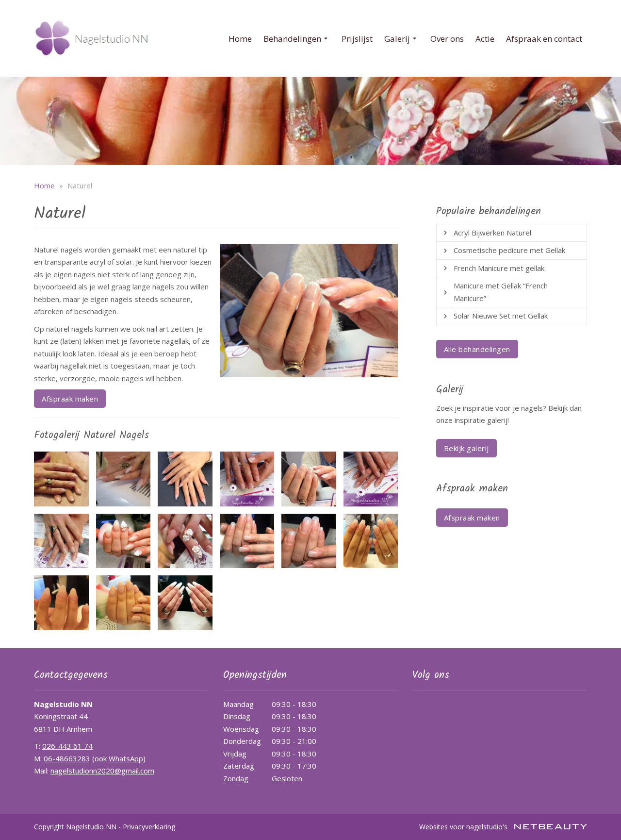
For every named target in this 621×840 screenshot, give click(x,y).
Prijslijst (357, 38)
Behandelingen (292, 38)
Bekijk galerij (466, 448)
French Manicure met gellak (499, 268)
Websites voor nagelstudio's (464, 826)
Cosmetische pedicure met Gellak (509, 250)
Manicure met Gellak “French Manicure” (501, 292)
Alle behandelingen (477, 349)
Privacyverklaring (149, 826)
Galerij (397, 38)
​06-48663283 (67, 758)
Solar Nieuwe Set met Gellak (501, 315)
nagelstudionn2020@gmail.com (102, 770)
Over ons (447, 38)
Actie (484, 38)
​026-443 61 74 (67, 746)
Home (240, 38)
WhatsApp (126, 758)
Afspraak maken (70, 398)
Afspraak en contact (544, 38)
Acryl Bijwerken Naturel (492, 232)
